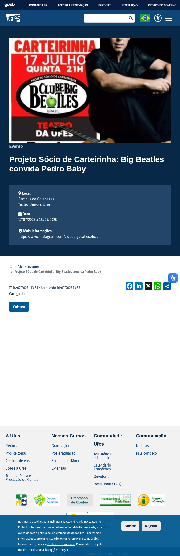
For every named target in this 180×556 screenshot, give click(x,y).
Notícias (142, 445)
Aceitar (130, 526)
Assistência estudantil (103, 455)
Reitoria (12, 445)
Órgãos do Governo (162, 5)
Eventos (33, 266)
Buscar (130, 18)
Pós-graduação (63, 453)
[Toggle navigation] (169, 18)
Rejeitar (151, 526)
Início (19, 266)
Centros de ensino (20, 460)
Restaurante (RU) (107, 483)
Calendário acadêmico (102, 467)
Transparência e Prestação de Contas (22, 477)
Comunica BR (38, 5)
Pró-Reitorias (16, 453)
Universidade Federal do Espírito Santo (13, 18)
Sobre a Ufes (16, 468)
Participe (104, 5)
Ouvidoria (101, 476)
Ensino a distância (66, 460)
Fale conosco (146, 453)
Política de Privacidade (61, 544)
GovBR (10, 5)
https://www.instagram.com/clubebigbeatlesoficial (59, 236)
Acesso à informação (73, 5)
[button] (145, 18)
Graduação (60, 445)
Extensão (59, 468)
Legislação (130, 5)
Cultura (19, 306)
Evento (16, 146)
